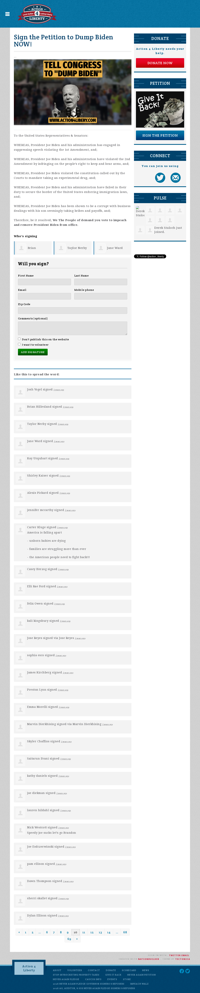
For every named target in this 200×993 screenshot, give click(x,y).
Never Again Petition (141, 974)
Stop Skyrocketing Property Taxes (76, 974)
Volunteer (74, 970)
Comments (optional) (33, 318)
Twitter (175, 955)
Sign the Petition (160, 135)
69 (69, 939)
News (145, 970)
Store (127, 979)
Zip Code (24, 304)
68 (125, 932)
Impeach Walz (139, 983)
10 (75, 932)
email (185, 955)
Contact (94, 970)
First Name (26, 275)
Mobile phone (84, 290)
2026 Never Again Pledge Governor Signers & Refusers (88, 983)
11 (83, 932)
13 (100, 932)
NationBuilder (148, 959)
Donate (111, 970)
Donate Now (160, 63)
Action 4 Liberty (29, 968)
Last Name (81, 275)
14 (109, 932)
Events (112, 979)
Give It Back (113, 974)
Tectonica (182, 959)
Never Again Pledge (66, 979)
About (57, 970)
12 (92, 932)
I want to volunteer (35, 344)
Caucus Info (93, 979)
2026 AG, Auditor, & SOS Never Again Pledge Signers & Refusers (94, 988)
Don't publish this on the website (45, 339)
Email (22, 290)
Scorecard (129, 970)
